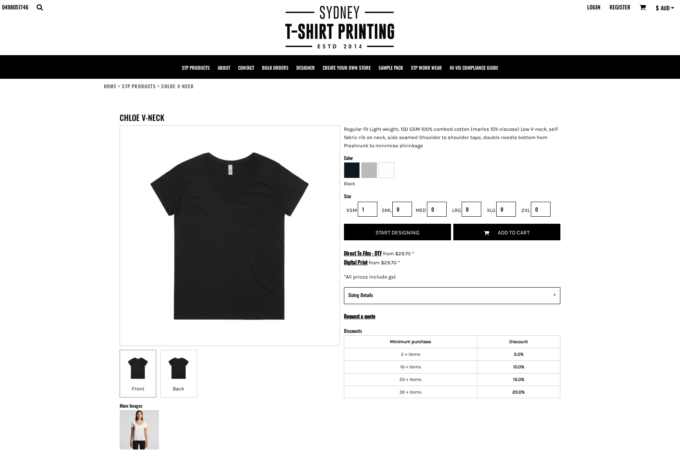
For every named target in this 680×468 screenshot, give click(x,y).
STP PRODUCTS (138, 86)
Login (594, 7)
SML (387, 210)
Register (620, 7)
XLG (491, 210)
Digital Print (356, 262)
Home (110, 86)
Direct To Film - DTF (363, 253)
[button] (39, 7)
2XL (525, 210)
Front (138, 389)
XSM (351, 210)
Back (178, 389)
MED (421, 210)
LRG (456, 210)
